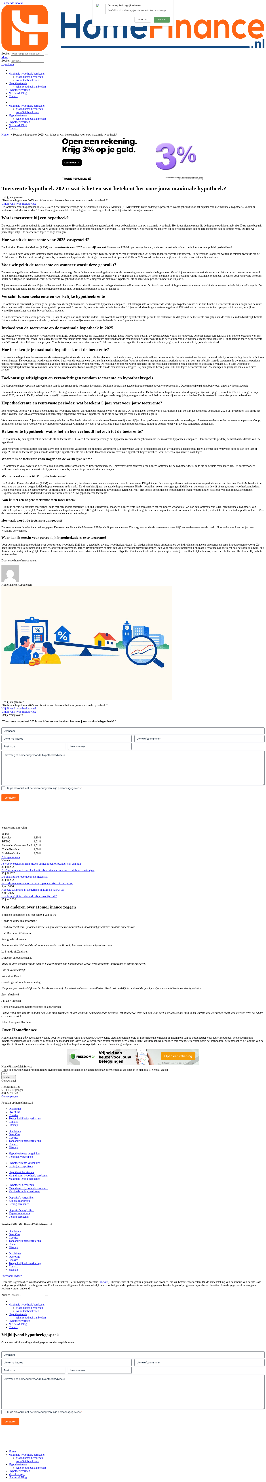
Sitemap (13, 1124)
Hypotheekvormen (19, 89)
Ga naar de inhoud (12, 3)
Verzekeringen (17, 1474)
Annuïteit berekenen (27, 80)
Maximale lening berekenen (24, 1178)
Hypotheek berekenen (21, 1172)
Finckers (103, 1281)
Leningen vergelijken (21, 1156)
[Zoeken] (46, 54)
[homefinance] (133, 50)
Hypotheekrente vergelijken (24, 1153)
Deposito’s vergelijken (21, 1197)
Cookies (13, 1115)
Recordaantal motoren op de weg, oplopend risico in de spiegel (37, 883)
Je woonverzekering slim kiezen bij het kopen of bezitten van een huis (41, 863)
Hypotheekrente (18, 83)
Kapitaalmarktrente (19, 1200)
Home (12, 1451)
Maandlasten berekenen (29, 76)
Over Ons (14, 1111)
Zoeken (5, 53)
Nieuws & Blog (18, 93)
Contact (13, 96)
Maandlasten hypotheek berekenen (28, 1175)
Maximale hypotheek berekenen (27, 73)
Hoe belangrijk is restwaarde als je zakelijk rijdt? (29, 896)
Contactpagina (9, 1096)
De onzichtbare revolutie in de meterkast (24, 876)
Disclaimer (15, 1108)
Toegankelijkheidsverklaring (25, 1118)
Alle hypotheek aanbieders (31, 86)
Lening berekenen (19, 1204)
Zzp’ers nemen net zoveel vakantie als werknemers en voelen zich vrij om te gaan (47, 870)
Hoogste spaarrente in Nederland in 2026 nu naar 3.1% (32, 889)
